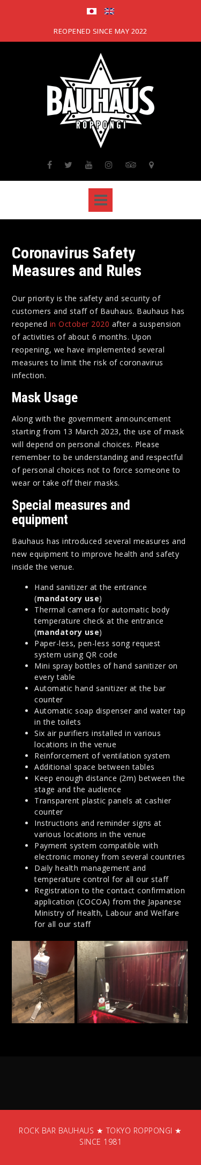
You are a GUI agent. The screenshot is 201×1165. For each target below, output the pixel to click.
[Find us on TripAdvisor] (131, 165)
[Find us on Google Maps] (151, 165)
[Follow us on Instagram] (109, 165)
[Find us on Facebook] (50, 165)
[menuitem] (91, 12)
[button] (43, 982)
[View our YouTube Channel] (89, 165)
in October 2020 (80, 324)
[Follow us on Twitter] (68, 165)
